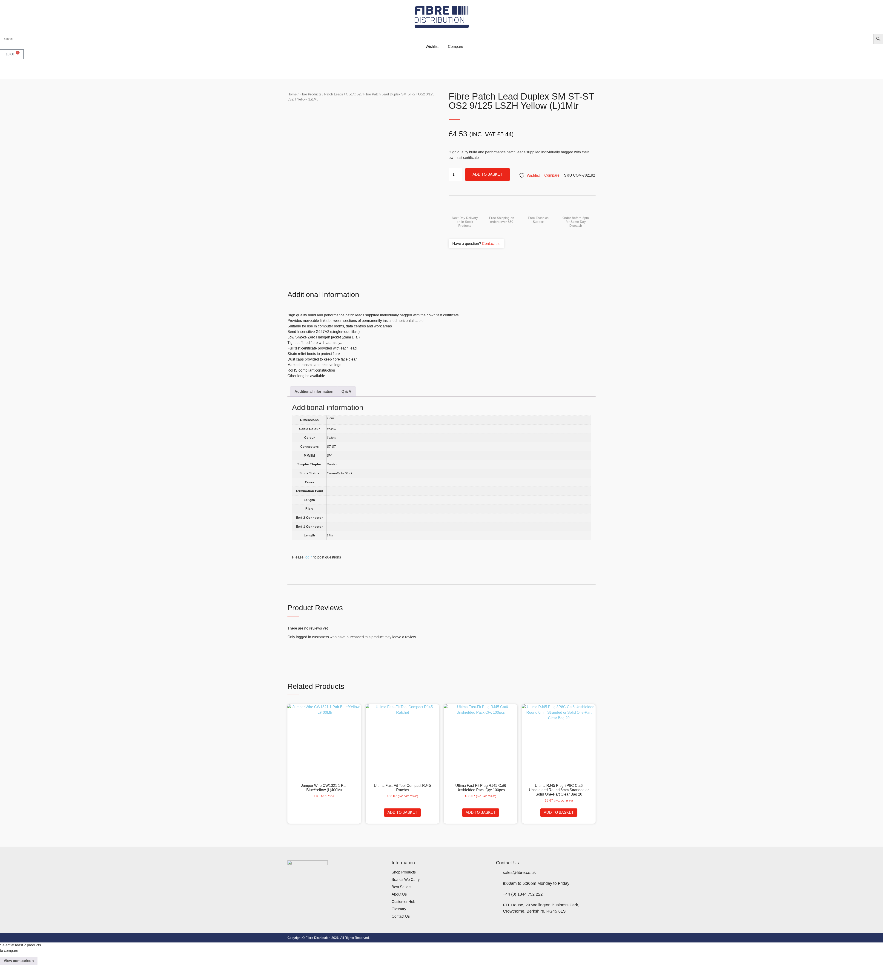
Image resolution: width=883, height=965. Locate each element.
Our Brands (46, 69)
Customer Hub (135, 69)
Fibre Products (310, 94)
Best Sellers (72, 69)
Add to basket (487, 174)
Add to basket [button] (402, 812)
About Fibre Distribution (103, 69)
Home (292, 94)
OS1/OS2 (353, 94)
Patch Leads (333, 94)
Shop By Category (15, 69)
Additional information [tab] (314, 391)
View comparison (19, 961)
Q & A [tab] (346, 391)
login (308, 557)
